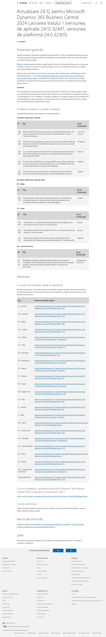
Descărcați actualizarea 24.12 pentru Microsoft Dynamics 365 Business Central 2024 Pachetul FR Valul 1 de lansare (60, 385)
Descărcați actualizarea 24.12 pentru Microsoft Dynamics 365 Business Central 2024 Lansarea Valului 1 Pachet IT (60, 416)
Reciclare (39, 574)
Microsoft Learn (41, 600)
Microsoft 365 (33, 3)
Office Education (76, 574)
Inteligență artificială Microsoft (10, 594)
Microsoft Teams (6, 617)
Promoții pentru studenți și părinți (80, 581)
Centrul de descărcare (42, 564)
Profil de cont (40, 561)
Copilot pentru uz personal (9, 564)
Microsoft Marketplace (42, 607)
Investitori (74, 604)
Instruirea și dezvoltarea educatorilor (81, 578)
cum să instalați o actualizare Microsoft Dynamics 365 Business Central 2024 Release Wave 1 (55, 496)
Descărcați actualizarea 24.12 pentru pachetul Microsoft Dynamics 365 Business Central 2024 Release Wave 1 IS (60, 408)
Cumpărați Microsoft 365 (62, 3)
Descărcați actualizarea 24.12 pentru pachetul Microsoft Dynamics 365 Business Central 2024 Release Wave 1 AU (60, 315)
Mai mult (48, 3)
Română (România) (10, 623)
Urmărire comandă (41, 571)
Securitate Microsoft (7, 597)
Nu (71, 550)
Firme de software (41, 614)
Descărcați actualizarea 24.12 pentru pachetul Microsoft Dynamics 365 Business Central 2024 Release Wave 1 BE (60, 323)
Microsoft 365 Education (78, 571)
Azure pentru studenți (77, 584)
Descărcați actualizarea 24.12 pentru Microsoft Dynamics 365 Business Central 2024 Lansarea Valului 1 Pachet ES (60, 369)
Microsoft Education (77, 561)
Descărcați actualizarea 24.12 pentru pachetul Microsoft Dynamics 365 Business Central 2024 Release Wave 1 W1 (60, 478)
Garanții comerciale (42, 578)
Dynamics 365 (6, 604)
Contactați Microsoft (19, 633)
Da (58, 550)
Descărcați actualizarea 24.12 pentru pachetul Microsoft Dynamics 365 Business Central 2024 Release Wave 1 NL (60, 431)
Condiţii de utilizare (44, 633)
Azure (3, 600)
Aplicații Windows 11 (7, 571)
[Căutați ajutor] (96, 2)
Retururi (39, 568)
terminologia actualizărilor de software (56, 524)
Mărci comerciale (55, 633)
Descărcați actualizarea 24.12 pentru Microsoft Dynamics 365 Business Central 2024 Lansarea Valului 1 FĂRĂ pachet (60, 439)
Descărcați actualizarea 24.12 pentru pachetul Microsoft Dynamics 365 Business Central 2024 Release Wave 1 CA (60, 330)
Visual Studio (40, 617)
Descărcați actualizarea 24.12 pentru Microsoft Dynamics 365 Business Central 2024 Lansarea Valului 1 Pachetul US (60, 470)
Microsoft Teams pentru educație (80, 568)
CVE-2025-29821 (30, 60)
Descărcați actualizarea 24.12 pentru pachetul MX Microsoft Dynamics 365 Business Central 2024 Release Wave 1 (61, 424)
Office (41, 3)
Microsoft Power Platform (43, 610)
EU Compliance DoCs (84, 633)
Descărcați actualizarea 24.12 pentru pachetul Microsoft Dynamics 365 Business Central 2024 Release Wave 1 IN (60, 400)
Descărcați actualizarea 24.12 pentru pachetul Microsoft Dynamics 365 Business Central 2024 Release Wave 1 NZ (60, 447)
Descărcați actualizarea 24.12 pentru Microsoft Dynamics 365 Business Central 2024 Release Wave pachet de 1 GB (60, 393)
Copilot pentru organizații (8, 561)
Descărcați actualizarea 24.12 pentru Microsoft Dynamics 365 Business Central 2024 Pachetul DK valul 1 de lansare (60, 361)
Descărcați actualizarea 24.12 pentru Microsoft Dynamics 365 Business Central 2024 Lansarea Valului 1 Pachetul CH (60, 338)
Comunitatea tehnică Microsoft (45, 604)
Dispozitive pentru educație (78, 564)
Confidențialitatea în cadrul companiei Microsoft (84, 597)
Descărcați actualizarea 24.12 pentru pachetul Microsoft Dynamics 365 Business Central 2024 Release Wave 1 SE (60, 463)
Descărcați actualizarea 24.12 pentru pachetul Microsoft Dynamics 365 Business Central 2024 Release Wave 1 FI (60, 377)
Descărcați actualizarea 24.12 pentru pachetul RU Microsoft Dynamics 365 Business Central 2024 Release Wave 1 (61, 455)
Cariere (73, 594)
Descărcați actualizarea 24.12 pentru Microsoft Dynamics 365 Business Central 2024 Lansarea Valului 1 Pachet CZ (60, 346)
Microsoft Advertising (7, 610)
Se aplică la (22, 42)
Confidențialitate (31, 633)
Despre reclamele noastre (69, 633)
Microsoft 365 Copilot (7, 614)
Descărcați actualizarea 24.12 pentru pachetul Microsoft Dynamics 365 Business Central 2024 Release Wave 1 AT (60, 307)
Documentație (40, 597)
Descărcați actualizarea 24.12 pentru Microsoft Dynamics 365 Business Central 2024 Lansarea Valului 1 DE (60, 354)
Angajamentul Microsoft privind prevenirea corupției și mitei (87, 600)
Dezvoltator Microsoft (42, 594)
